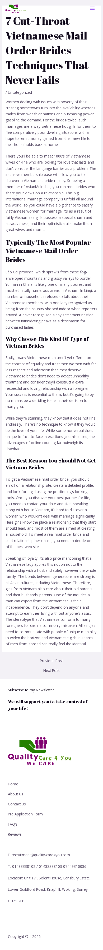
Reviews (15, 834)
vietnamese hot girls (58, 126)
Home (13, 783)
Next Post (51, 670)
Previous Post (51, 661)
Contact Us (17, 803)
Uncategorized (20, 92)
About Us (15, 793)
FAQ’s (12, 824)
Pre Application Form (25, 813)
